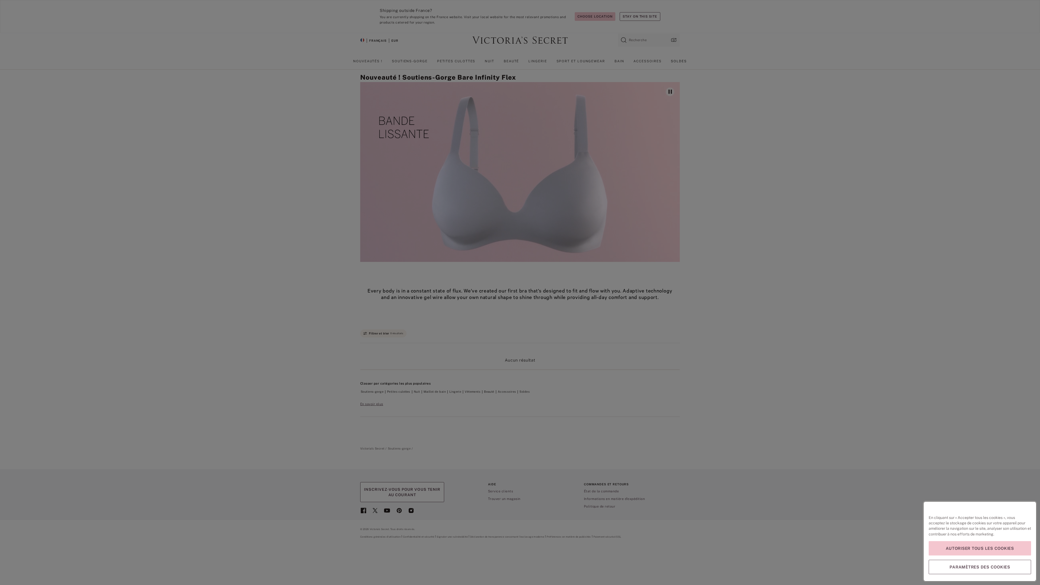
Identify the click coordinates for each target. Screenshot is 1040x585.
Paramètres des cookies (980, 567)
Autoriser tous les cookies (980, 548)
